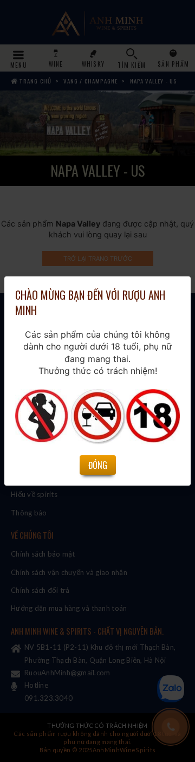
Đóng (97, 465)
